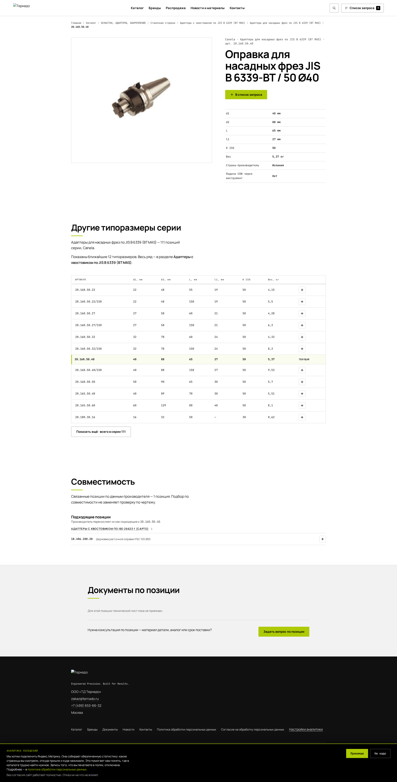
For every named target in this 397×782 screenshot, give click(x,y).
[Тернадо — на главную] (29, 8)
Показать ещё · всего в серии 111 (101, 431)
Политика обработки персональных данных (186, 729)
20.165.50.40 (85, 393)
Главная (76, 23)
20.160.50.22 (85, 290)
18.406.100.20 (82, 539)
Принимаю (357, 753)
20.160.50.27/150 (88, 325)
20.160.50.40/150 (88, 370)
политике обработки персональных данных (57, 769)
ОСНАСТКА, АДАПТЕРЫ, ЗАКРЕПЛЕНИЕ (123, 23)
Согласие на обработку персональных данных (252, 729)
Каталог (137, 8)
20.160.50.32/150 (88, 348)
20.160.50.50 (85, 382)
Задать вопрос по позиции (283, 631)
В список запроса (248, 94)
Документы (110, 729)
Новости (128, 729)
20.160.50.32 (85, 337)
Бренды (155, 8)
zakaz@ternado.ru (85, 698)
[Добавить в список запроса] (302, 290)
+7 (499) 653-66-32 (86, 705)
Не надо (380, 753)
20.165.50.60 (85, 405)
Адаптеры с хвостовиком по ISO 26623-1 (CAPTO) (109, 529)
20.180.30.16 (85, 417)
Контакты (237, 8)
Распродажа (176, 8)
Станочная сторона (163, 23)
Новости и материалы (208, 8)
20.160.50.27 (85, 313)
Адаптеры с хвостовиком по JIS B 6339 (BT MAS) (212, 23)
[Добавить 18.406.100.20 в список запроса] (322, 539)
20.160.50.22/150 (88, 301)
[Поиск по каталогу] (334, 8)
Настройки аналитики (306, 729)
